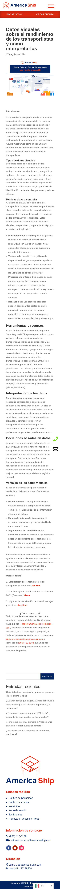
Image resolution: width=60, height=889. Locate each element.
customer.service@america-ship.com (25, 639)
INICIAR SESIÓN (15, 14)
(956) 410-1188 (26, 642)
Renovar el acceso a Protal (24, 818)
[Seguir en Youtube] (15, 847)
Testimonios (15, 814)
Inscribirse (14, 806)
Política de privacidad (21, 798)
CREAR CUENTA (45, 14)
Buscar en (47, 676)
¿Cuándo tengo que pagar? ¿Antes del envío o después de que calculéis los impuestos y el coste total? (30, 704)
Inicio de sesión (17, 810)
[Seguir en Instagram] (21, 847)
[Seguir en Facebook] (8, 847)
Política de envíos (19, 802)
